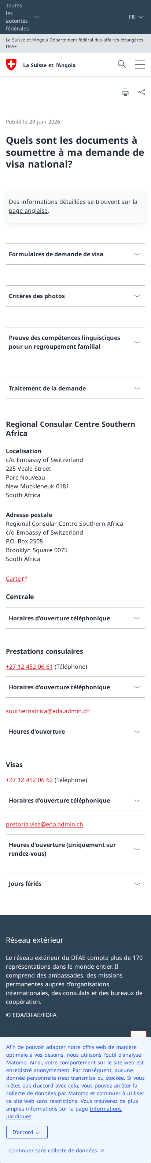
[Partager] (141, 92)
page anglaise (28, 210)
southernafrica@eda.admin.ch (48, 711)
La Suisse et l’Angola (49, 65)
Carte (13, 579)
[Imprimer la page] (125, 92)
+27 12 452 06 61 (29, 667)
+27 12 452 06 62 (29, 780)
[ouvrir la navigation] (140, 64)
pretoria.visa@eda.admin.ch (44, 824)
